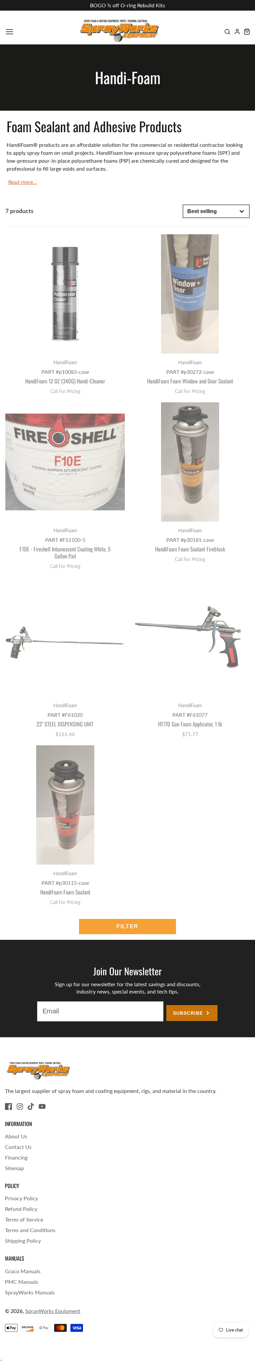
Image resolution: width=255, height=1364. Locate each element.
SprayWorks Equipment (52, 1311)
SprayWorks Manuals (30, 1292)
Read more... (22, 182)
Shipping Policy (23, 1240)
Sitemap (14, 1168)
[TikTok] (31, 1106)
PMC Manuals (21, 1282)
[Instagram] (20, 1106)
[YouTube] (42, 1106)
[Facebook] (8, 1106)
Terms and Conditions (30, 1230)
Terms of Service (24, 1219)
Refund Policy (21, 1209)
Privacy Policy (21, 1198)
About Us (16, 1136)
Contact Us (18, 1147)
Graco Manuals (23, 1271)
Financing (16, 1157)
